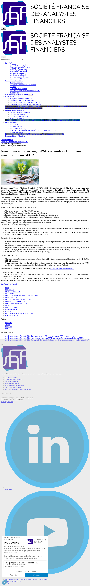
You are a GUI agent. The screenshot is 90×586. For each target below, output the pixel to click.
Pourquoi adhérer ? (16, 83)
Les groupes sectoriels (17, 128)
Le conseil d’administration (19, 71)
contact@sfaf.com (7, 402)
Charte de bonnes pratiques (14, 385)
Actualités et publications (14, 379)
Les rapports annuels (17, 73)
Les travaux (14, 124)
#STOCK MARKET (12, 292)
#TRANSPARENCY (12, 315)
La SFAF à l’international (18, 69)
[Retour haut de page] (2, 344)
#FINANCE (9, 290)
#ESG (7, 305)
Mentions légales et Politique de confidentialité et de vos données (27, 579)
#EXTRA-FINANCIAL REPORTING (19, 313)
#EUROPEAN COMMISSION (16, 303)
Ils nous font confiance (17, 118)
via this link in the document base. (62, 269)
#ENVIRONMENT (12, 307)
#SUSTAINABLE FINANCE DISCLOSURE (21, 296)
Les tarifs (13, 87)
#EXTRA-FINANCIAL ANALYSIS (18, 299)
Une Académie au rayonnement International (25, 104)
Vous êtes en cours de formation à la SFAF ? (25, 91)
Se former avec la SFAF (13, 387)
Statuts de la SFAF (11, 381)
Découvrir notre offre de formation (22, 100)
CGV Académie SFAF (13, 581)
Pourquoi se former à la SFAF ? (21, 98)
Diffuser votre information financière (18, 389)
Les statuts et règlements (18, 75)
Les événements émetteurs (19, 116)
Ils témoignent (14, 93)
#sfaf (7, 288)
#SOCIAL (9, 311)
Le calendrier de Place (17, 114)
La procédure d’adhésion (18, 89)
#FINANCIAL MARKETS (15, 301)
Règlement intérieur (12, 383)
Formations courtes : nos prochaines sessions (25, 102)
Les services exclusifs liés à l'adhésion (23, 85)
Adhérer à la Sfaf (11, 377)
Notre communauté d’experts (20, 67)
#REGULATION (11, 297)
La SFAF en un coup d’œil (19, 65)
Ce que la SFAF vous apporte (20, 112)
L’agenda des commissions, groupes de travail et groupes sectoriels (33, 130)
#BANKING (9, 294)
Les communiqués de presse (19, 77)
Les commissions (16, 126)
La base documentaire (17, 132)
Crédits (7, 583)
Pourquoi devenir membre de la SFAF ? (14, 142)
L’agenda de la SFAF (17, 79)
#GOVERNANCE (12, 309)
